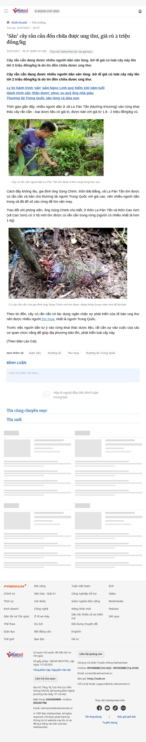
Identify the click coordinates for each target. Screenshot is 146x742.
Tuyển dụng (109, 722)
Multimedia (116, 601)
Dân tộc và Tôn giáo (16, 616)
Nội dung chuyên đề (84, 624)
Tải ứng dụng (93, 716)
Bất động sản (42, 631)
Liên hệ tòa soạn (45, 678)
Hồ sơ (75, 639)
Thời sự (8, 601)
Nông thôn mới (81, 609)
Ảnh (111, 586)
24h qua (114, 616)
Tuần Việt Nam (80, 586)
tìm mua (47, 319)
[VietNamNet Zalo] (123, 709)
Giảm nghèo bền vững (85, 601)
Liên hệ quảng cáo (90, 654)
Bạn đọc (39, 639)
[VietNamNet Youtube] (107, 709)
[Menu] (6, 11)
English (76, 631)
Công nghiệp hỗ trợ (84, 593)
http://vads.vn (96, 678)
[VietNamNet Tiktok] (115, 709)
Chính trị (9, 593)
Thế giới (9, 639)
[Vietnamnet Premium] (15, 587)
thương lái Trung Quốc (100, 353)
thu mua (73, 353)
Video (112, 593)
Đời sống (40, 586)
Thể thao (9, 624)
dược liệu (35, 353)
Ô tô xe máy (41, 616)
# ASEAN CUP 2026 (47, 11)
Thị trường (39, 22)
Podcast (114, 609)
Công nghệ (41, 609)
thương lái (54, 353)
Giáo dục (9, 631)
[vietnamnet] (20, 13)
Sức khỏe (40, 601)
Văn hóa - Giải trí (45, 593)
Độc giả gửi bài (126, 716)
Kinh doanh (19, 22)
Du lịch (38, 624)
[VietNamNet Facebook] (99, 709)
